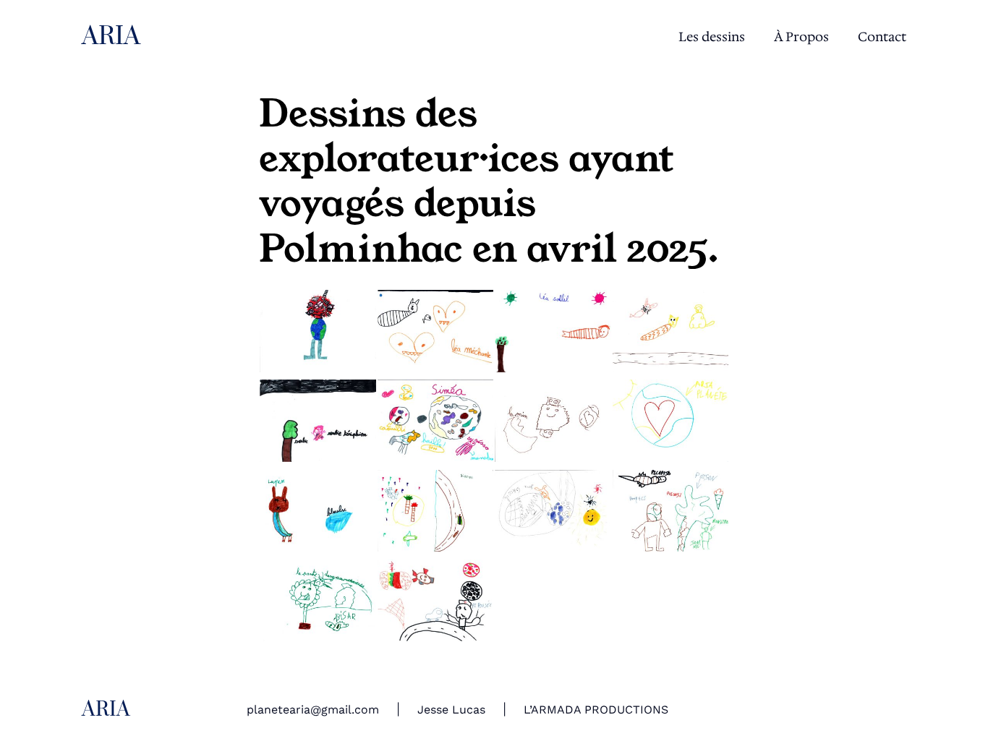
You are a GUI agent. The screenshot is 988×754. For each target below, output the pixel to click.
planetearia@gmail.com (313, 709)
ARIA (111, 37)
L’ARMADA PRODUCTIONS (596, 709)
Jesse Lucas (451, 709)
